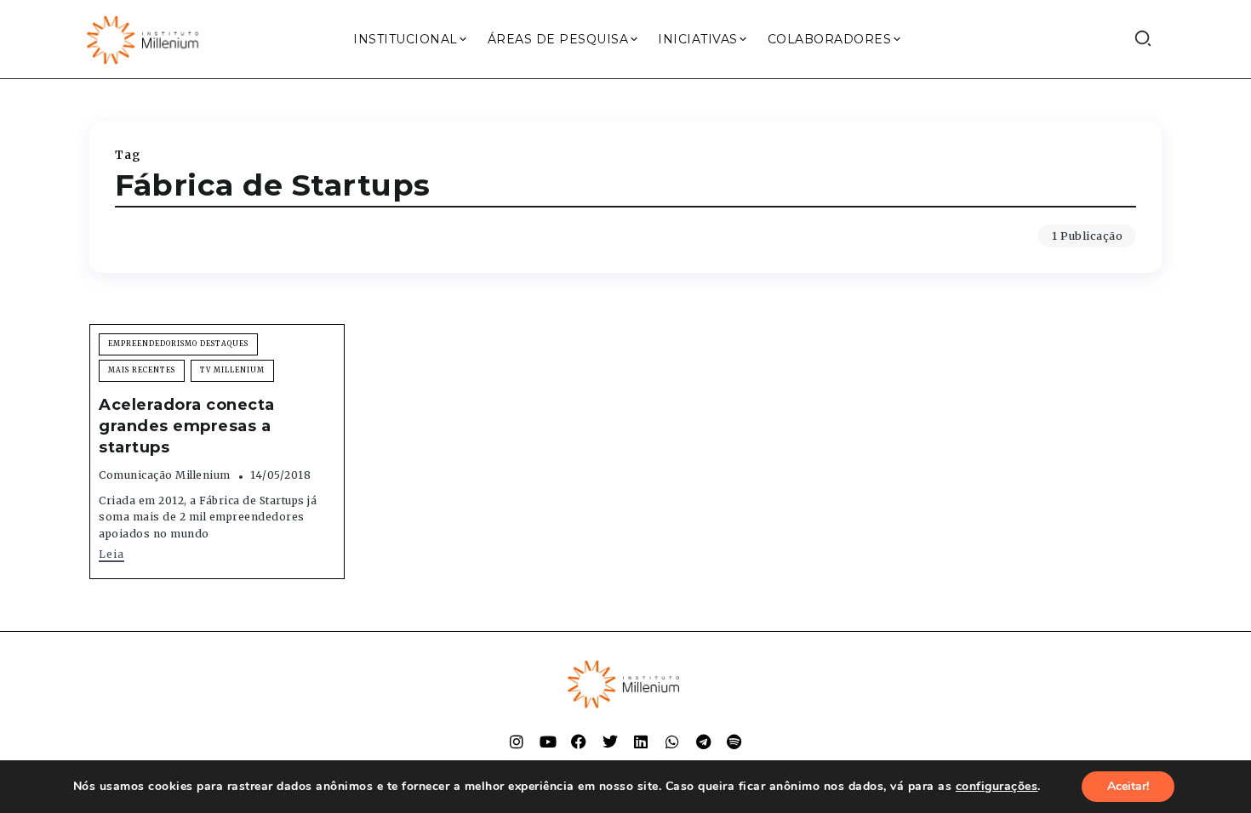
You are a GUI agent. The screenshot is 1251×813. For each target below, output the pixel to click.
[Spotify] (734, 741)
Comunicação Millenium (165, 475)
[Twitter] (610, 741)
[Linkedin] (641, 741)
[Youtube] (548, 741)
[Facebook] (578, 741)
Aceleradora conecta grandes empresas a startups (187, 426)
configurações (997, 786)
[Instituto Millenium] (144, 38)
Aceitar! (1128, 786)
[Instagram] (516, 741)
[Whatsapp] (672, 741)
